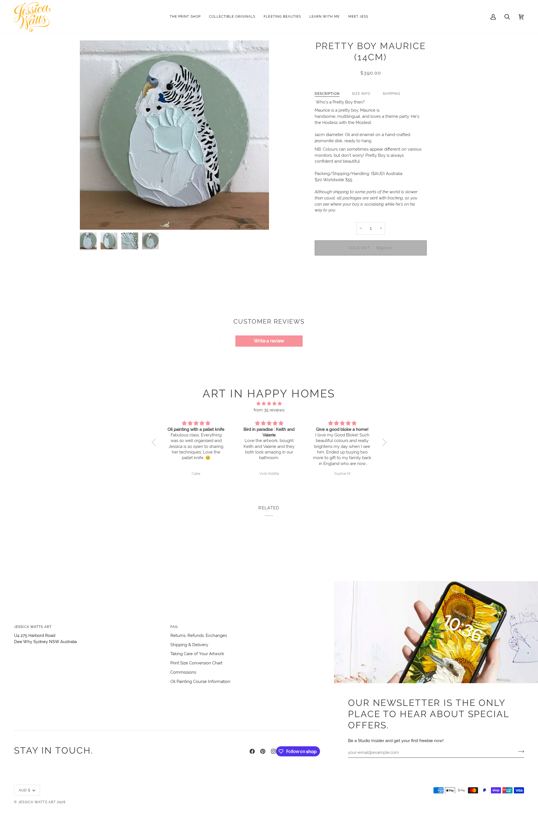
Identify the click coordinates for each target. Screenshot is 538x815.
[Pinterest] (262, 751)
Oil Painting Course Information (200, 681)
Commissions (183, 672)
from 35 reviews (269, 410)
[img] (269, 403)
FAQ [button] (174, 627)
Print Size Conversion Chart (196, 662)
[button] (232, 17)
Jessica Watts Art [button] (33, 627)
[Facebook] (252, 751)
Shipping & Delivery (189, 644)
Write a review (269, 341)
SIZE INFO (361, 93)
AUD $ (25, 790)
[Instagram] (273, 751)
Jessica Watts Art (37, 802)
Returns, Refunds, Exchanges (198, 635)
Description (327, 93)
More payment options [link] (371, 281)
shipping (391, 93)
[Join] (519, 751)
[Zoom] (174, 135)
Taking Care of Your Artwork (197, 653)
